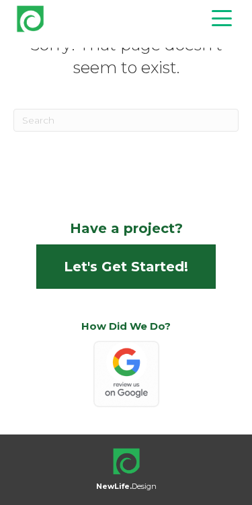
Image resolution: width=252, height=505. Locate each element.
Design (126, 486)
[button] (218, 18)
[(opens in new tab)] (126, 373)
